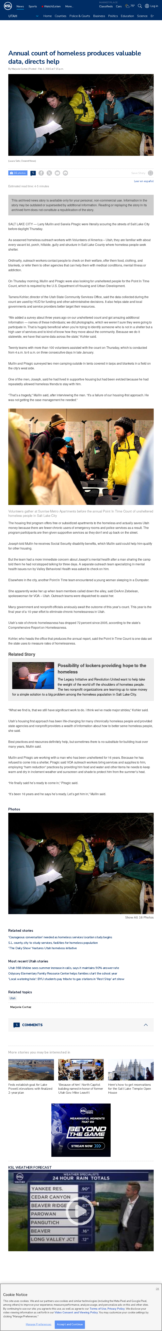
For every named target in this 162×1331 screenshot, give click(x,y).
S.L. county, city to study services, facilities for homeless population (53, 943)
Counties (60, 16)
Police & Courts (80, 16)
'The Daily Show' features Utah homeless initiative (42, 948)
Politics (113, 16)
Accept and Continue (70, 1324)
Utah (12, 998)
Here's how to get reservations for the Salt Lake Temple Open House (129, 1089)
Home (47, 16)
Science (142, 16)
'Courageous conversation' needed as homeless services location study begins (60, 937)
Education (127, 16)
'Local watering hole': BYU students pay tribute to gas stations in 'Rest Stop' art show (66, 979)
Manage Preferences (38, 1324)
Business (99, 16)
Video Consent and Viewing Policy (76, 1312)
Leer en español (144, 181)
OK (157, 1288)
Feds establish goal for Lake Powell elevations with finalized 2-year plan (30, 1089)
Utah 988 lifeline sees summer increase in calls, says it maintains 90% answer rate (63, 968)
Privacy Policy (116, 1309)
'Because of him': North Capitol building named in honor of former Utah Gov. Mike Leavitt (80, 1089)
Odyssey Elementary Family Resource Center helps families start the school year (62, 973)
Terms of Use (97, 1309)
